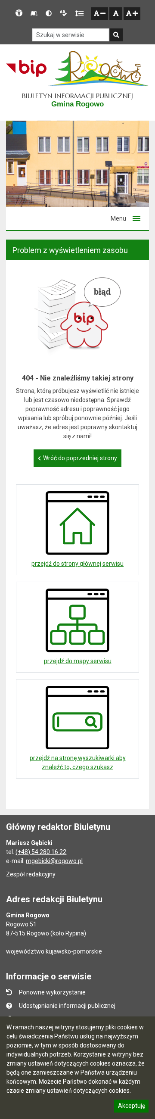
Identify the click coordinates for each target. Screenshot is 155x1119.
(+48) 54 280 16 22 (41, 851)
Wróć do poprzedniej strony (80, 458)
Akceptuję (131, 1107)
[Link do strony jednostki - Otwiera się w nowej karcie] (98, 68)
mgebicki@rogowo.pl (54, 860)
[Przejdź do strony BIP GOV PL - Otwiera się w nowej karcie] (26, 68)
